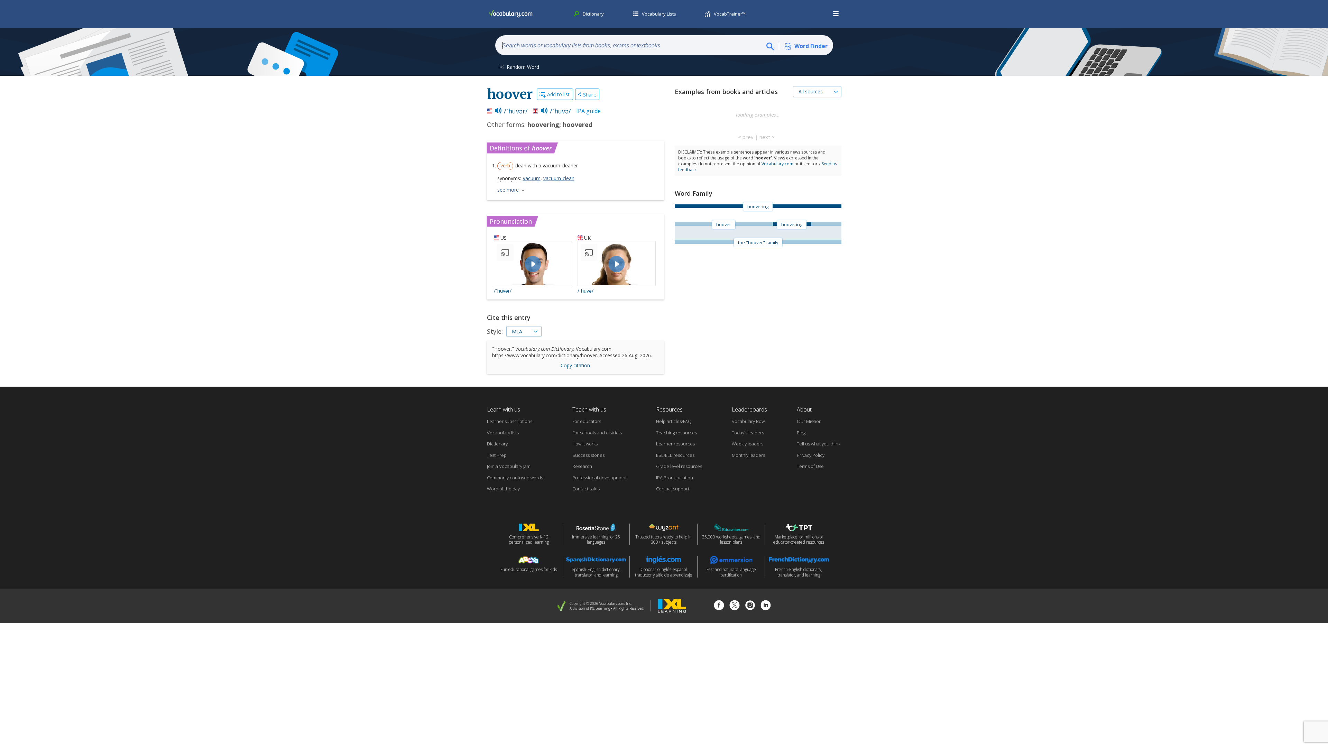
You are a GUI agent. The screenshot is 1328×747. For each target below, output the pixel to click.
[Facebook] (719, 606)
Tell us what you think (818, 444)
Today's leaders (748, 433)
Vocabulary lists (503, 433)
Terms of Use (810, 466)
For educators (586, 421)
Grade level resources (679, 466)
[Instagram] (750, 606)
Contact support (672, 489)
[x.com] (734, 606)
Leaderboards (749, 409)
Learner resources (675, 444)
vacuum (532, 178)
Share (590, 94)
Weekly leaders (747, 444)
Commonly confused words (515, 477)
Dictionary (497, 444)
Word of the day (503, 489)
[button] (836, 13)
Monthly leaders (748, 455)
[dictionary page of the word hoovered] (826, 224)
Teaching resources (676, 433)
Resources (669, 409)
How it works (585, 444)
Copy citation (575, 365)
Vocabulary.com (777, 164)
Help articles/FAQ (674, 421)
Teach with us (589, 409)
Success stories (588, 455)
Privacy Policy (810, 455)
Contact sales (586, 489)
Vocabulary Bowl (749, 421)
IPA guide (588, 111)
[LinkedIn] (765, 606)
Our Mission (809, 421)
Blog (801, 433)
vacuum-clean (558, 178)
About (804, 409)
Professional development (599, 477)
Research (582, 466)
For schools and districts (597, 433)
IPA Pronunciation (674, 477)
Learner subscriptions (509, 421)
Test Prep (497, 455)
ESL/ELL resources (675, 455)
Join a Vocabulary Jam (509, 466)
